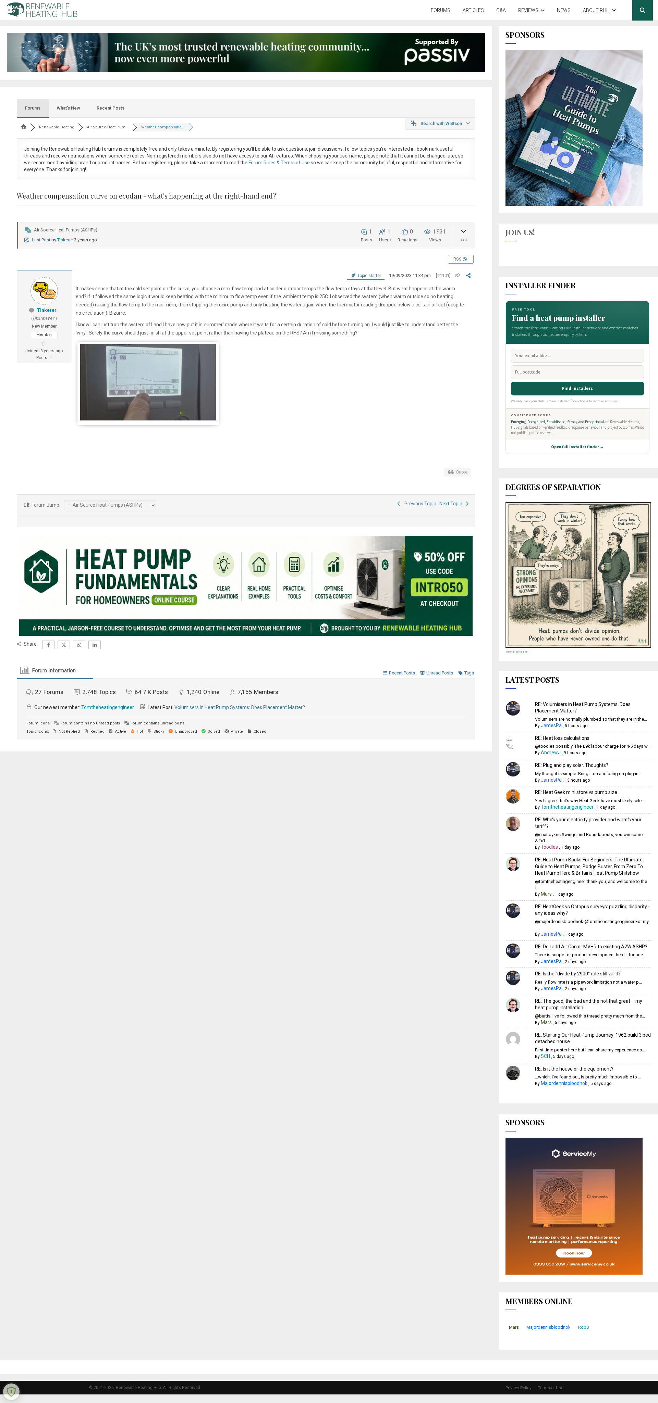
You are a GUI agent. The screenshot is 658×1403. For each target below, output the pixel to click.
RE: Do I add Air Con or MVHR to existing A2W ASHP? (591, 946)
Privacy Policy (518, 1388)
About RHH (596, 10)
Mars (546, 894)
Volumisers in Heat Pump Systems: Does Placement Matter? (239, 707)
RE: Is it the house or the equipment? (574, 1069)
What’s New (68, 108)
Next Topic (451, 503)
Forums (440, 10)
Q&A (501, 10)
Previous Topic (419, 503)
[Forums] (24, 127)
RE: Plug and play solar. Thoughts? (571, 765)
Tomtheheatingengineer (107, 707)
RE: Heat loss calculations (562, 738)
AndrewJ (551, 752)
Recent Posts (110, 108)
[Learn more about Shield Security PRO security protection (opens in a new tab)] (11, 1391)
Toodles (549, 847)
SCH (545, 1056)
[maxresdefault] (148, 419)
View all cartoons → (518, 651)
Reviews (528, 10)
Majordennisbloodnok (564, 1083)
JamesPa (551, 725)
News (564, 10)
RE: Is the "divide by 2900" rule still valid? (578, 973)
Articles (473, 10)
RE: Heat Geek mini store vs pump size (576, 792)
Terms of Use (550, 1388)
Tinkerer (65, 239)
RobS (583, 1327)
